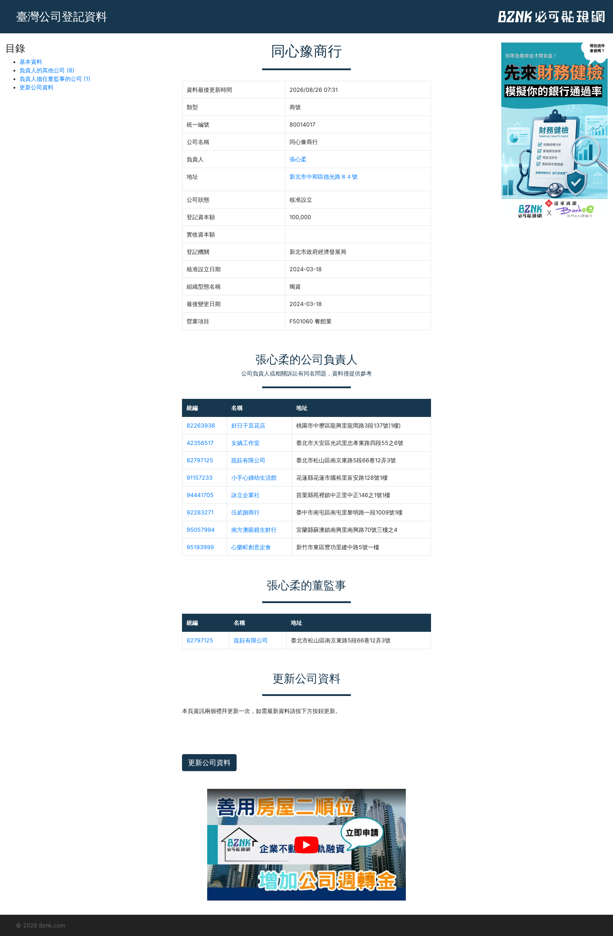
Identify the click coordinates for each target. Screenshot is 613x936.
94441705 (200, 494)
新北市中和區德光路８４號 (323, 176)
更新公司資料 (37, 87)
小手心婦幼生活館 (254, 477)
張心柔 (297, 159)
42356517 (200, 442)
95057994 (201, 529)
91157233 (199, 477)
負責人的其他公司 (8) (47, 70)
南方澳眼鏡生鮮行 (254, 529)
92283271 (200, 512)
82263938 (201, 425)
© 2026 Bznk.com (40, 925)
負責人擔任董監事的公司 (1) (55, 78)
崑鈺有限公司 (248, 460)
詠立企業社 (245, 494)
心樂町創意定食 (251, 547)
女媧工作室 (245, 442)
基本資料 (31, 61)
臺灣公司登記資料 (61, 16)
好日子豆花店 (248, 425)
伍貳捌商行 (245, 512)
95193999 (200, 547)
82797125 (200, 460)
